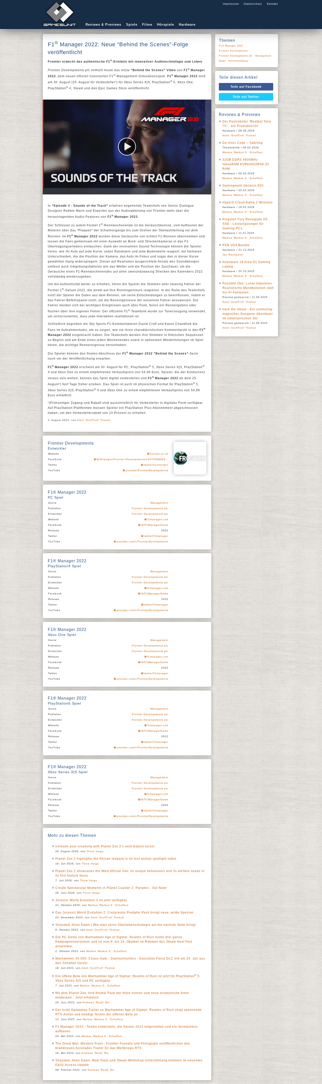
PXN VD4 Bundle (236, 245)
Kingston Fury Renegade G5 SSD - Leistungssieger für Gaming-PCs (245, 224)
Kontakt (272, 3)
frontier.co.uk (159, 453)
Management (159, 502)
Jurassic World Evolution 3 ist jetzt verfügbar (91, 900)
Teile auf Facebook (246, 87)
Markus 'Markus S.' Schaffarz (108, 905)
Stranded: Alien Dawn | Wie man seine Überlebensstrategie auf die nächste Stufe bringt (125, 925)
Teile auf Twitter (246, 97)
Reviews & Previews (103, 24)
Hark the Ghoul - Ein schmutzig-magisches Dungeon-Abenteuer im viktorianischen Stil (247, 314)
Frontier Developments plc (150, 508)
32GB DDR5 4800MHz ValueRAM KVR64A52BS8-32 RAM (245, 164)
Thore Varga (95, 851)
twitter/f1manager (156, 536)
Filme (147, 24)
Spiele (131, 24)
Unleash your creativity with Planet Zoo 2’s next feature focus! (105, 846)
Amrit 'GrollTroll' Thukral (93, 420)
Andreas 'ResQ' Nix (96, 1002)
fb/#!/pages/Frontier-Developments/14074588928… (132, 459)
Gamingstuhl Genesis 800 (243, 185)
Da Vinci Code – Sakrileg (242, 143)
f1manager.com (157, 519)
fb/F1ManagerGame (154, 525)
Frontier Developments (233, 51)
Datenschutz (253, 3)
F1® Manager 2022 (231, 46)
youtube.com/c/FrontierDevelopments (142, 541)
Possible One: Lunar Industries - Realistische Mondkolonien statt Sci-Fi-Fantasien (248, 288)
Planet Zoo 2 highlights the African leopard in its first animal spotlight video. (116, 858)
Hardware (187, 24)
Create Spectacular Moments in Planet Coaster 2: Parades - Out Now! (111, 888)
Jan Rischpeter (232, 254)
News (222, 61)
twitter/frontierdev (156, 464)
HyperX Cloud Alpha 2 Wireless (247, 202)
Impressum (231, 3)
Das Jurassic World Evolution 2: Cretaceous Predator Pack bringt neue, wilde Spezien (124, 912)
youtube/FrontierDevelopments (147, 470)
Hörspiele (165, 24)
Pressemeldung (238, 61)
